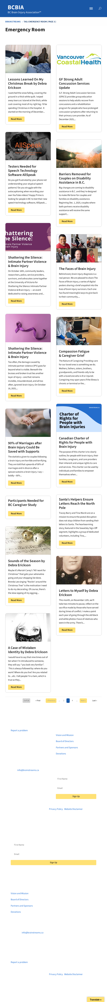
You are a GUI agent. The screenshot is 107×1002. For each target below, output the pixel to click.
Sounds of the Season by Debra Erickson (26, 563)
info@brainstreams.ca (28, 770)
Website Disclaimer (73, 809)
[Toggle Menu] (91, 8)
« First (38, 700)
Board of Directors (65, 741)
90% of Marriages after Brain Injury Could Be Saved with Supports (25, 447)
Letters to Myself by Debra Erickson (78, 592)
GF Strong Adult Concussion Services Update (74, 83)
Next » (83, 700)
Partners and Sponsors (67, 747)
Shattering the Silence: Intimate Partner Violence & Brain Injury (27, 261)
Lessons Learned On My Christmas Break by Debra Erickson (27, 83)
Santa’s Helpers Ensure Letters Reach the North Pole (77, 503)
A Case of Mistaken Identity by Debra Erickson (28, 649)
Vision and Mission (65, 735)
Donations (61, 753)
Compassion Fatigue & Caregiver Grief (74, 353)
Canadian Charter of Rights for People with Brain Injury (75, 442)
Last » (94, 700)
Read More (16, 119)
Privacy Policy (56, 809)
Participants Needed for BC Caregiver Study (26, 502)
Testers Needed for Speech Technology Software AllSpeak (22, 170)
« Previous (51, 700)
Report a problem (19, 730)
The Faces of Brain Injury (77, 268)
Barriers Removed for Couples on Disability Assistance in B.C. (75, 178)
